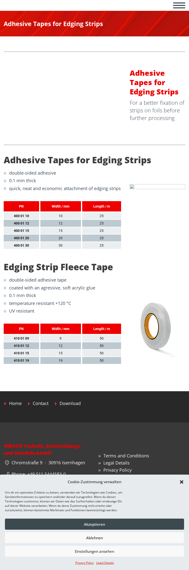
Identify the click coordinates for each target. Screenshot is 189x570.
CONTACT (148, 11)
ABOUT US (45, 11)
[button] (181, 482)
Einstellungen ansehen (94, 551)
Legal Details (105, 563)
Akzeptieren (94, 524)
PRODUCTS (78, 11)
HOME (16, 11)
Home (15, 403)
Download (70, 403)
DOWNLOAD (113, 11)
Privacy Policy (84, 563)
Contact (40, 403)
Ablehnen (94, 537)
